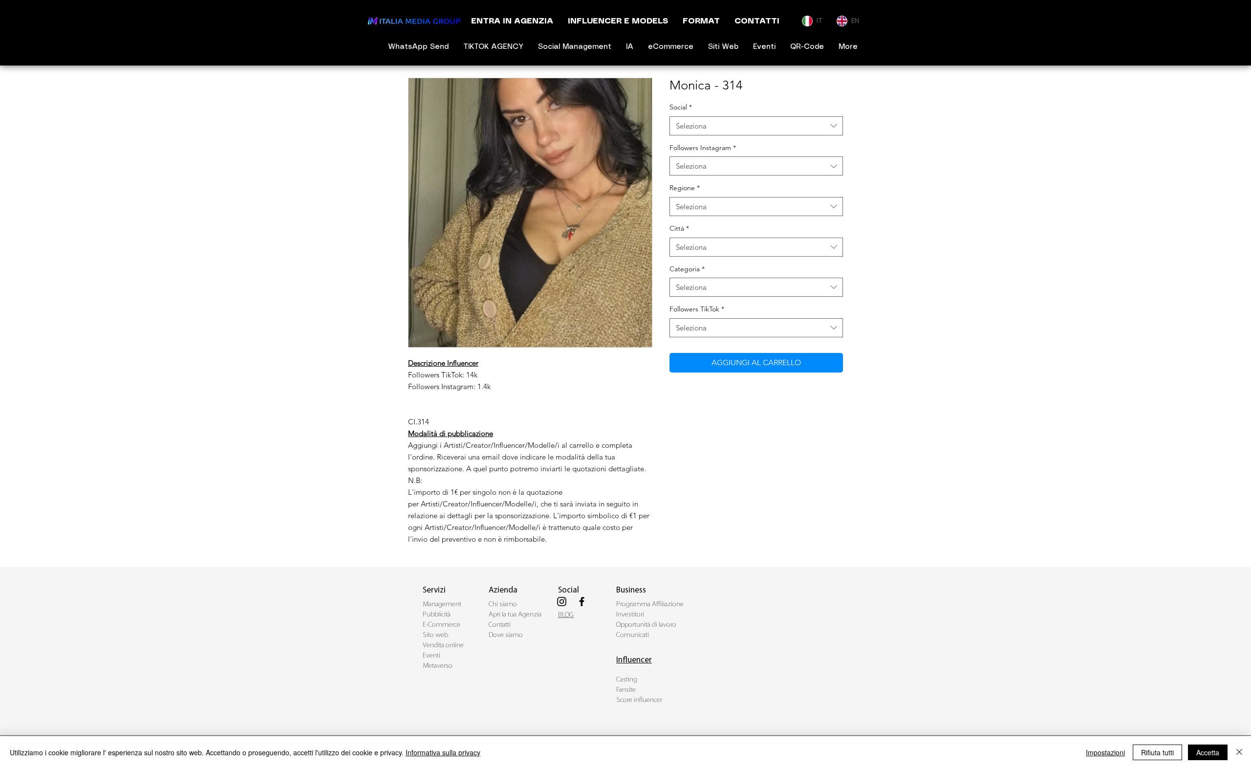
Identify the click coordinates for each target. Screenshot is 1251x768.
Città (679, 228)
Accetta (1207, 752)
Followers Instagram (702, 147)
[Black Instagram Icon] (562, 601)
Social (680, 107)
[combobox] (756, 125)
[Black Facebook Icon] (582, 601)
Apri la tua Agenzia (515, 614)
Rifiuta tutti (1157, 752)
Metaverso (438, 666)
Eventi (431, 655)
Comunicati (632, 635)
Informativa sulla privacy (443, 752)
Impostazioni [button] (1105, 752)
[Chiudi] (1239, 752)
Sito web (435, 635)
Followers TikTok (696, 309)
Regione (684, 187)
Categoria (687, 268)
